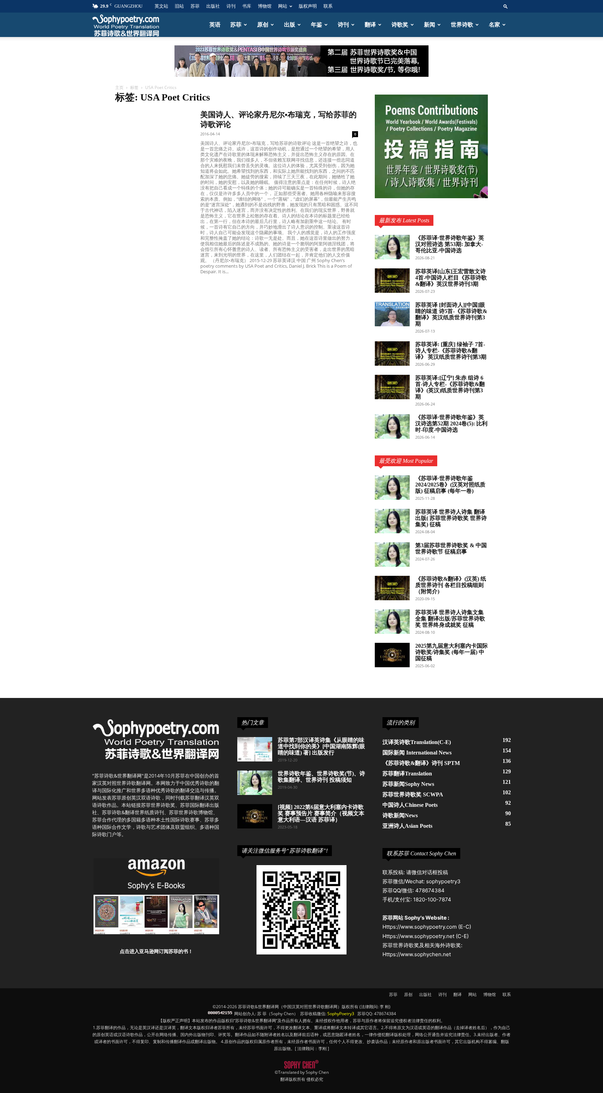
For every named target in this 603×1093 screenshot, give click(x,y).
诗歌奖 (400, 25)
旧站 (179, 6)
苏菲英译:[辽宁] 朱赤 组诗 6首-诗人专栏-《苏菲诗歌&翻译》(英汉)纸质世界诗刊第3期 (450, 387)
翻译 (370, 25)
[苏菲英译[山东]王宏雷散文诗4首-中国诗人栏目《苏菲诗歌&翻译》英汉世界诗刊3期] (392, 280)
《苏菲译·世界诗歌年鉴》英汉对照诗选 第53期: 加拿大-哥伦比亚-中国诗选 (449, 244)
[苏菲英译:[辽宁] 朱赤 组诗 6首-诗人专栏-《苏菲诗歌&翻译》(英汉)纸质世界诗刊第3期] (392, 387)
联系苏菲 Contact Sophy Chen (421, 853)
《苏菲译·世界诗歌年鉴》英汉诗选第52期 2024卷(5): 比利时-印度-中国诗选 (451, 423)
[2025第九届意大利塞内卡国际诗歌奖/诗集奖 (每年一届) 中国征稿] (392, 655)
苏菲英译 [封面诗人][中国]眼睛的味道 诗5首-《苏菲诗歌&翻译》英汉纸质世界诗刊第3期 (451, 314)
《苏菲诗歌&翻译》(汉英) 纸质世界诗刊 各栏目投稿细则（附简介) (450, 585)
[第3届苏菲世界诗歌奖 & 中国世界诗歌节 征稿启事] (392, 554)
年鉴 (316, 25)
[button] (505, 6)
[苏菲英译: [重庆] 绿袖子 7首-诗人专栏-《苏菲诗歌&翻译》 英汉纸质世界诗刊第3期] (392, 353)
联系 (328, 6)
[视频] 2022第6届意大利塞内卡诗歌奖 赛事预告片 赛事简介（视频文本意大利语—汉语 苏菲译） (321, 813)
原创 (262, 25)
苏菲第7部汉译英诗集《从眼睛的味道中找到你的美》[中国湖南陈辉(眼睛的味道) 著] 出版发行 (321, 746)
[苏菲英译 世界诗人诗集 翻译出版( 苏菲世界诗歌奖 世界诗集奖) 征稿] (392, 521)
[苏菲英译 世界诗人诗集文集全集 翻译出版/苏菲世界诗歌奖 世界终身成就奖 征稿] (392, 621)
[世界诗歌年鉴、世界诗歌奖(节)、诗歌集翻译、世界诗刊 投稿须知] (254, 783)
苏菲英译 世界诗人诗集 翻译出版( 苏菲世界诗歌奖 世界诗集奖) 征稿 (451, 518)
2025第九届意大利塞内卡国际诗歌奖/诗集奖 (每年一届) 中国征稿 (451, 652)
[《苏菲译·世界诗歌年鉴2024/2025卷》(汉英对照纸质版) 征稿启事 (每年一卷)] (392, 487)
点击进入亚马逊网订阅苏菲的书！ (156, 951)
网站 (282, 6)
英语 (215, 25)
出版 (289, 25)
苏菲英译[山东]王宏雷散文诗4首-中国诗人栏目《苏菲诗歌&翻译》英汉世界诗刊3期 (451, 277)
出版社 (213, 6)
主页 (119, 87)
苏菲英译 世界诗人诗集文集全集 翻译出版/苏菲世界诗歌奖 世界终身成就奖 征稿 (450, 618)
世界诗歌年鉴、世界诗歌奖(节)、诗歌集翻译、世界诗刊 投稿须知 (321, 777)
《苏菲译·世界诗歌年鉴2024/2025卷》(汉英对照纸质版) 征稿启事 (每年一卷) (450, 484)
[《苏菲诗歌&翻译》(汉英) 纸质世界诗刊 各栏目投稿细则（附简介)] (392, 588)
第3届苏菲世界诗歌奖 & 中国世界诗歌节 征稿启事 (451, 548)
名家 (494, 25)
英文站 (161, 6)
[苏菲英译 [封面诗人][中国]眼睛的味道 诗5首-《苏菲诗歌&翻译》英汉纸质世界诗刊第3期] (392, 314)
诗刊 (231, 6)
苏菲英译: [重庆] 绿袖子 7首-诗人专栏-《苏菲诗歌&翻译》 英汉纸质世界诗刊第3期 (450, 350)
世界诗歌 (462, 25)
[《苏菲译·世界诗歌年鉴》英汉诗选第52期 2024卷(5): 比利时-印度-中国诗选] (392, 426)
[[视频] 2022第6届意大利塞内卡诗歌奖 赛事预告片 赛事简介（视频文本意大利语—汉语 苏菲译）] (254, 816)
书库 (246, 6)
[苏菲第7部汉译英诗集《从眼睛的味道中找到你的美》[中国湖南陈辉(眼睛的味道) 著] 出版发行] (254, 749)
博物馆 (264, 6)
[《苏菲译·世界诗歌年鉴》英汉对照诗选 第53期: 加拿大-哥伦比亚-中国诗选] (392, 247)
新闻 (429, 25)
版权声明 (308, 6)
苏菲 (195, 6)
